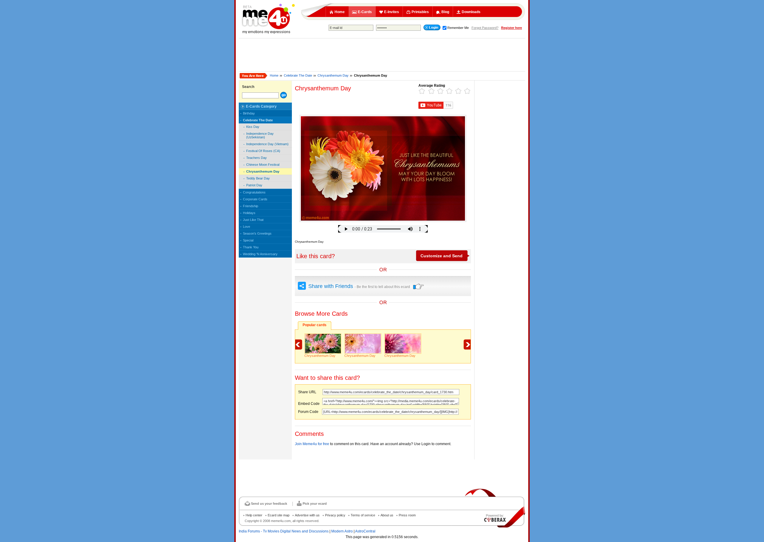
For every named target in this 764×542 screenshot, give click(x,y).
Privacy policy (335, 515)
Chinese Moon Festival (262, 164)
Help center (254, 515)
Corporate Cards (255, 199)
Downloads (471, 12)
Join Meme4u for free (312, 444)
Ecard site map (278, 515)
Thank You (250, 247)
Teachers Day (256, 157)
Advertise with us (307, 515)
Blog (445, 12)
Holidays (249, 213)
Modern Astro (342, 531)
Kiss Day (252, 126)
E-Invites (391, 12)
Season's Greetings (257, 233)
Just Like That (253, 220)
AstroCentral (365, 531)
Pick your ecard (315, 503)
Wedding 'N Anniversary (260, 254)
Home (340, 12)
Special (248, 240)
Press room (407, 515)
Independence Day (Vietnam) (267, 144)
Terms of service (363, 515)
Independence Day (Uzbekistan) (260, 135)
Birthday (249, 113)
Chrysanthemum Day (333, 75)
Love (246, 226)
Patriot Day (254, 185)
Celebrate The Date (298, 75)
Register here (511, 28)
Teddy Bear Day (258, 178)
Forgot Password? (485, 28)
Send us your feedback (269, 503)
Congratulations (254, 192)
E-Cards (365, 12)
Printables (420, 12)
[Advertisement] (382, 54)
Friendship (250, 206)
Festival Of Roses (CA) (263, 151)
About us (387, 515)
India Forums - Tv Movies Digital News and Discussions (284, 531)
